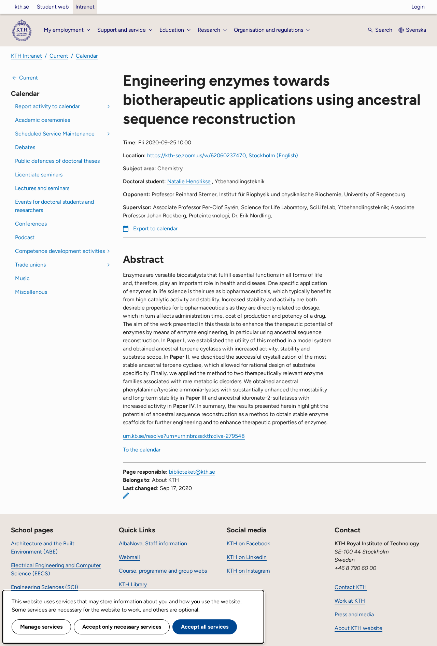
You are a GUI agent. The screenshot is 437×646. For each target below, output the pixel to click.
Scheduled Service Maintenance (55, 133)
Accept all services (204, 626)
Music (22, 278)
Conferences (31, 223)
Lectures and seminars (42, 188)
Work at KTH (350, 601)
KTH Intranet (26, 56)
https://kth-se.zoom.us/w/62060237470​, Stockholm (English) (222, 155)
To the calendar (141, 449)
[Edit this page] (126, 495)
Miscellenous (31, 292)
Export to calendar (155, 228)
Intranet (85, 6)
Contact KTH (351, 587)
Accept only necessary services (121, 626)
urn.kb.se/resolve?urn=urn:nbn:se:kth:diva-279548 (184, 436)
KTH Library (133, 584)
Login (418, 6)
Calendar (87, 56)
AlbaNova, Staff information (153, 543)
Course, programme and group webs (163, 571)
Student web (53, 6)
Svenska (416, 30)
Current (59, 56)
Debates (25, 147)
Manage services (41, 626)
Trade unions (30, 264)
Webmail (129, 557)
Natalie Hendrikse (189, 181)
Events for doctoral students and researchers (54, 206)
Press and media (354, 614)
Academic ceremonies (42, 120)
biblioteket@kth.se (192, 472)
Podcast (24, 237)
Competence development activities (60, 251)
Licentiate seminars (38, 174)
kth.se (22, 6)
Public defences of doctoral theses (57, 161)
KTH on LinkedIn (247, 557)
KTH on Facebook (248, 543)
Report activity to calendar (47, 106)
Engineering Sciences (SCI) (44, 587)
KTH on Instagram (248, 571)
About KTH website (358, 628)
